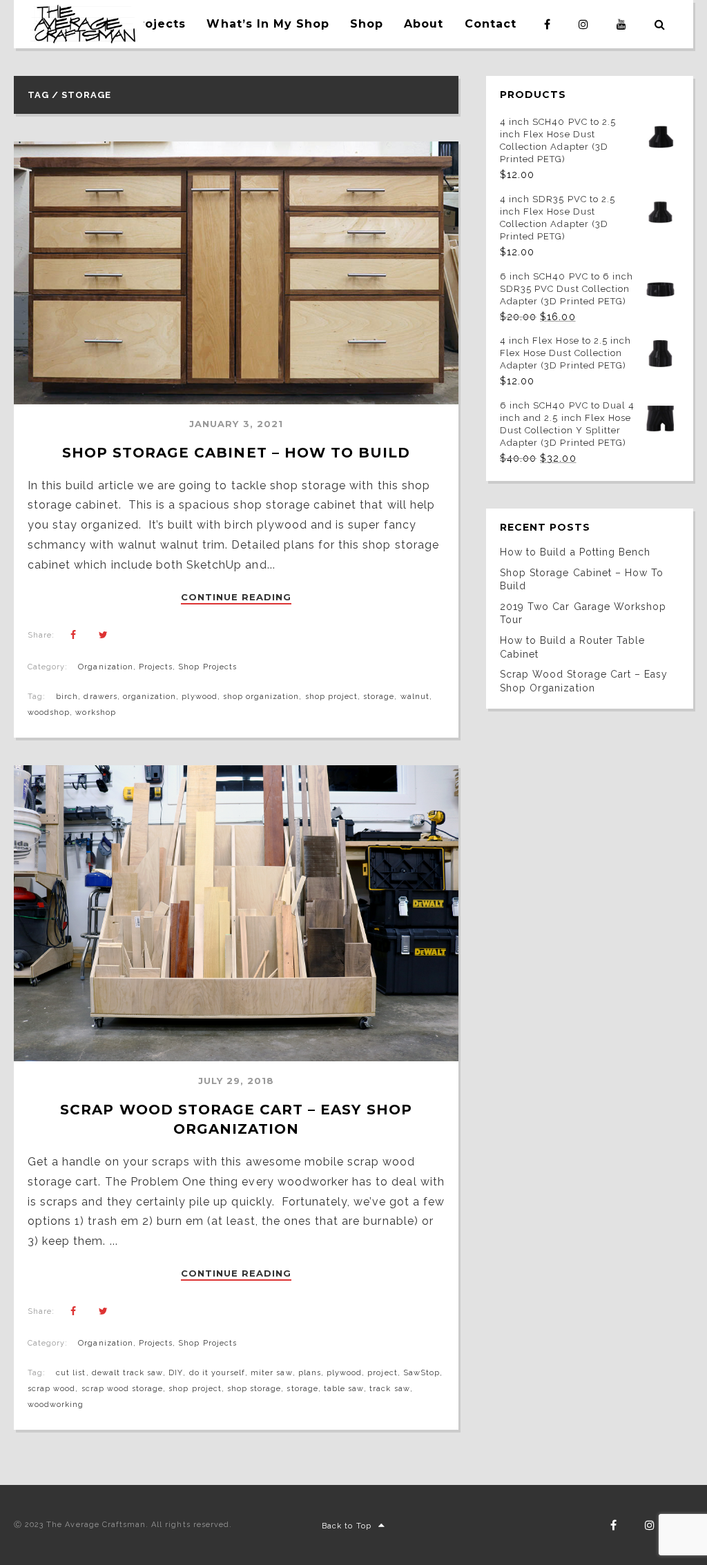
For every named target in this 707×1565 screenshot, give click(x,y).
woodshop (49, 712)
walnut (414, 696)
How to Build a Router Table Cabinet (572, 647)
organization (149, 696)
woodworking (56, 1404)
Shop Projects (207, 666)
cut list (71, 1372)
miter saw (271, 1372)
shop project (331, 696)
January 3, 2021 (236, 423)
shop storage (254, 1388)
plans (309, 1372)
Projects (156, 666)
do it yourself (217, 1372)
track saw (389, 1388)
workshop (95, 712)
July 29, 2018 (236, 1080)
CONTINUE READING (236, 597)
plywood (199, 696)
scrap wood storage (122, 1388)
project (382, 1372)
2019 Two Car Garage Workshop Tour (583, 613)
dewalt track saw (128, 1372)
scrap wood (51, 1388)
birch (67, 696)
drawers (100, 696)
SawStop (421, 1372)
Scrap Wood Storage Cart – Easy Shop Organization (584, 681)
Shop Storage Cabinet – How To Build (236, 452)
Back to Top (346, 1526)
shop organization (261, 696)
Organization (105, 666)
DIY (175, 1372)
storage (378, 696)
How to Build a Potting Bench (575, 552)
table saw (344, 1388)
